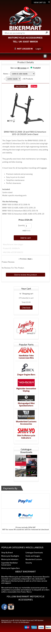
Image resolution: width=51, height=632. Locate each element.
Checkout (26, 307)
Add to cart (25, 237)
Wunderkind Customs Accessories (26, 422)
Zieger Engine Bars (26, 374)
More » (29, 592)
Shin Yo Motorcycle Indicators (26, 436)
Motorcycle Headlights (10, 556)
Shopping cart (27, 294)
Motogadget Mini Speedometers (26, 404)
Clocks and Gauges (33, 556)
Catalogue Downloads (34, 553)
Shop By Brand (7, 553)
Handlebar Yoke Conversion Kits (26, 356)
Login (38, 48)
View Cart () (40, 2)
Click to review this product (25, 275)
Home (5, 74)
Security (29, 563)
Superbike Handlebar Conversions (9, 564)
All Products (28, 79)
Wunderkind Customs (34, 559)
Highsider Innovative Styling (26, 389)
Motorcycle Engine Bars (10, 568)
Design (15, 622)
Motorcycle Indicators (9, 559)
